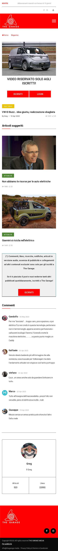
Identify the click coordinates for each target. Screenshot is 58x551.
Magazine (14, 35)
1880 (6, 187)
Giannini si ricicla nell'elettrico (18, 240)
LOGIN (40, 94)
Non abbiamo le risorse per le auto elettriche (26, 181)
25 (11, 187)
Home (6, 35)
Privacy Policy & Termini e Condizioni (34, 548)
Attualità (8, 176)
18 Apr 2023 (15, 116)
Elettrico (8, 106)
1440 (6, 245)
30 (11, 245)
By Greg (5, 116)
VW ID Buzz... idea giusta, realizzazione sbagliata (28, 112)
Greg (29, 463)
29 (55, 116)
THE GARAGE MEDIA (36, 541)
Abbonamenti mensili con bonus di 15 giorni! (34, 3)
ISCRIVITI (18, 94)
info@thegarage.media (10, 548)
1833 (49, 116)
